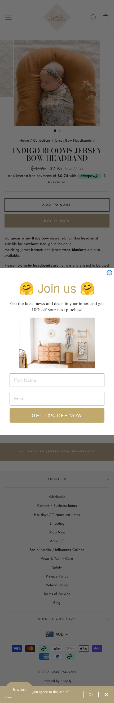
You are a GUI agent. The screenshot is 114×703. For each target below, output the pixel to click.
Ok (91, 694)
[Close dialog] (109, 272)
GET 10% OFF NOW (57, 415)
